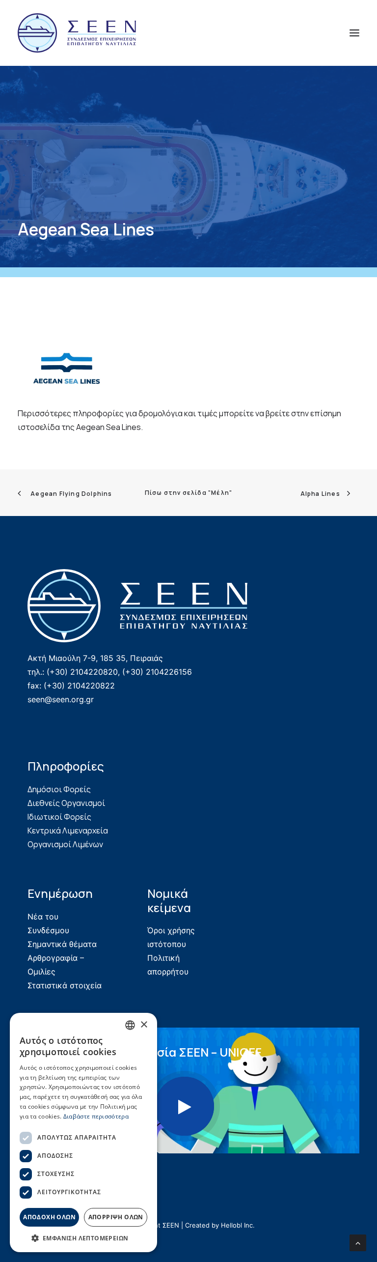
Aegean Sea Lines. (109, 427)
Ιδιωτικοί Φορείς (59, 816)
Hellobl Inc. (238, 1225)
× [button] (143, 1025)
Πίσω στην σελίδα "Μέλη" (189, 492)
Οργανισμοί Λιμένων (65, 844)
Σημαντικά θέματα (62, 944)
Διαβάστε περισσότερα (96, 1116)
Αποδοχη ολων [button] (49, 1217)
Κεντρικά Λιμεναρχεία (67, 830)
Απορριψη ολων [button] (115, 1217)
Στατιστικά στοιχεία (64, 985)
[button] (354, 33)
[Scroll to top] (358, 1242)
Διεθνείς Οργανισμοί (66, 803)
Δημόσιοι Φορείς (59, 789)
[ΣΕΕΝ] (77, 33)
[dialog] (83, 1132)
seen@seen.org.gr (60, 699)
